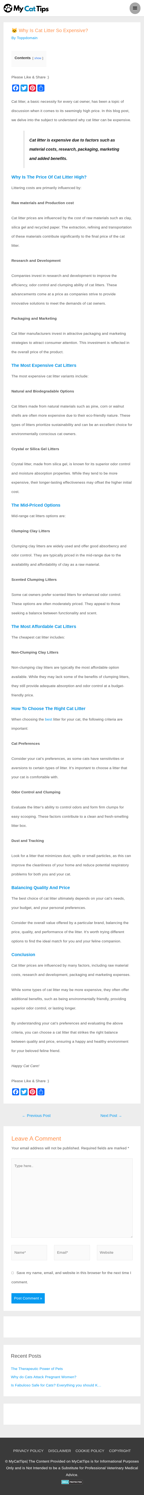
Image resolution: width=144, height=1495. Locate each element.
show (37, 58)
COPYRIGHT (120, 1451)
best (48, 719)
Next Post (111, 1115)
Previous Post (36, 1115)
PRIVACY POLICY (28, 1451)
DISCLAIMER (59, 1451)
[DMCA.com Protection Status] (72, 1482)
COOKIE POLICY (90, 1451)
